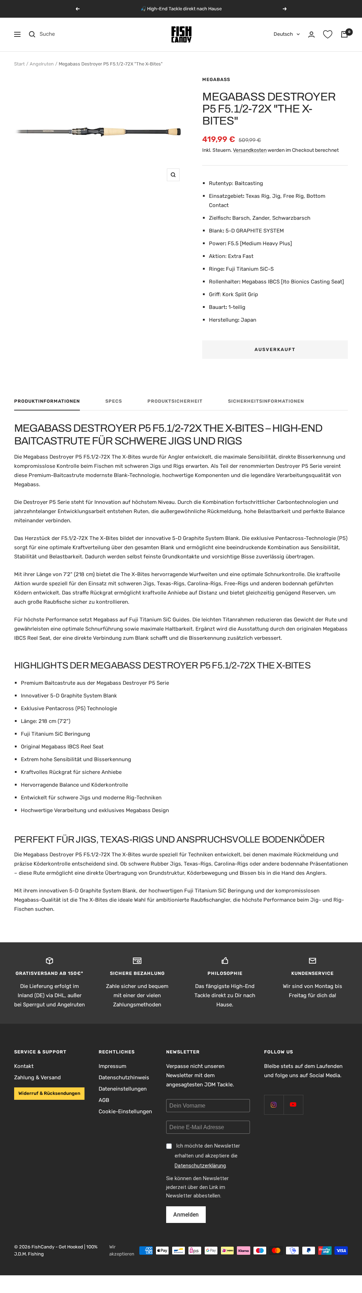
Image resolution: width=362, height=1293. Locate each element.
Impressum (112, 1066)
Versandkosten (250, 150)
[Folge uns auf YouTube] (293, 1104)
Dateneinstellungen (123, 1089)
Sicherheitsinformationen (266, 401)
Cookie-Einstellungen (125, 1111)
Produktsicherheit (175, 401)
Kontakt (24, 1066)
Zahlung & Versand (37, 1077)
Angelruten (42, 64)
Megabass (216, 79)
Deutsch (283, 34)
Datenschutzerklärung (200, 1166)
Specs (113, 401)
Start (19, 64)
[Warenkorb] (344, 34)
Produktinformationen (47, 401)
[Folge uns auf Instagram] (274, 1104)
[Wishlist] (327, 34)
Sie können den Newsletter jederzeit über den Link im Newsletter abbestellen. (197, 1187)
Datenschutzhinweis (124, 1077)
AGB (104, 1100)
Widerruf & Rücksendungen (49, 1093)
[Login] (311, 34)
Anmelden (186, 1214)
